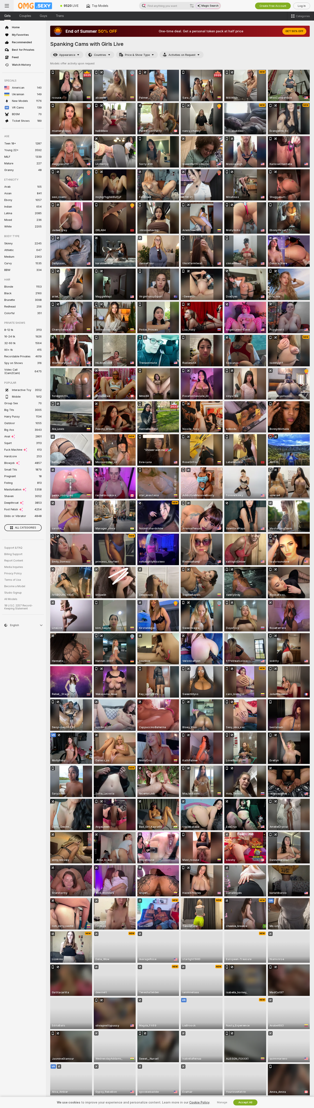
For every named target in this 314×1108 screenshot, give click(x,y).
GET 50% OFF (294, 31)
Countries (100, 54)
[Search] (192, 6)
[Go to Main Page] (35, 6)
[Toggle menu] (7, 6)
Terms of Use (12, 579)
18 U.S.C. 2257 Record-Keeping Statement (18, 607)
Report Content (13, 560)
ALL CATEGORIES (25, 527)
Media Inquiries (13, 567)
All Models (10, 599)
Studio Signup (13, 592)
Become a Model (14, 586)
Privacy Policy (13, 573)
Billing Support (13, 554)
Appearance (67, 54)
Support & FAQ (13, 547)
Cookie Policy (199, 1102)
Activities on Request (182, 54)
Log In (302, 5)
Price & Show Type (137, 54)
